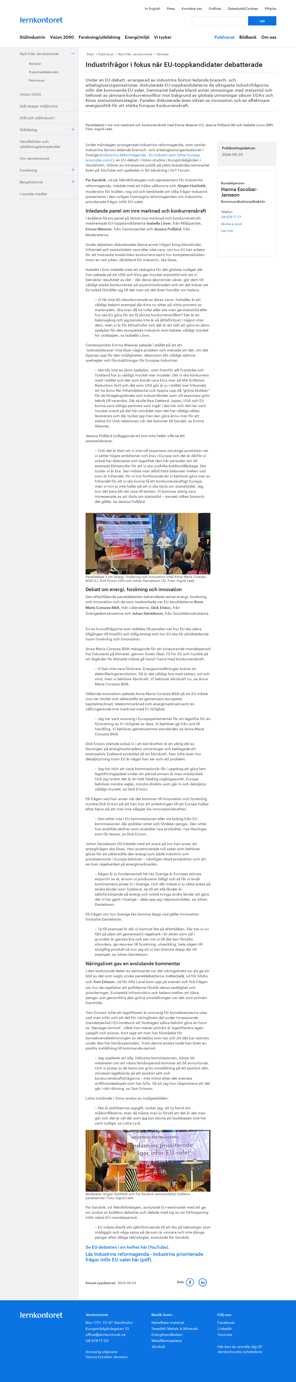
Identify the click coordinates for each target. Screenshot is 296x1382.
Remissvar (37, 79)
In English (152, 8)
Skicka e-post (231, 223)
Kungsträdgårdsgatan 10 (107, 1328)
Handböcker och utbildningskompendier (40, 143)
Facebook (225, 1322)
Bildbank (248, 37)
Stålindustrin (32, 37)
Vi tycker (163, 37)
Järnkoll (158, 1346)
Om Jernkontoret (34, 158)
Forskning (28, 169)
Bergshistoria (31, 181)
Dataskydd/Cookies (243, 8)
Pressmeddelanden (44, 71)
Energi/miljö (137, 37)
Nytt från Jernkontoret (39, 53)
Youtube (224, 1334)
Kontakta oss (192, 8)
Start (90, 53)
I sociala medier (33, 193)
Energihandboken (166, 1334)
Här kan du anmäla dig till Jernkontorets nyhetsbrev (239, 1348)
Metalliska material (167, 1322)
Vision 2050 (62, 37)
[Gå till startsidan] (41, 19)
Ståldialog (28, 129)
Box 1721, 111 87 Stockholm (109, 1322)
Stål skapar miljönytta (39, 105)
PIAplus (270, 8)
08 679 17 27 (231, 216)
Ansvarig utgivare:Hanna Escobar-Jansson (107, 1353)
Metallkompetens (166, 1340)
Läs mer (234, 230)
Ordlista (215, 8)
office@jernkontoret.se (106, 1334)
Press (171, 8)
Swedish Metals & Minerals (174, 1328)
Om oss (268, 37)
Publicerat (224, 37)
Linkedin (224, 1328)
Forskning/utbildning (99, 37)
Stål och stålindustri (37, 117)
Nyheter (35, 63)
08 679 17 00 (97, 1340)
